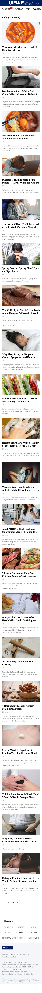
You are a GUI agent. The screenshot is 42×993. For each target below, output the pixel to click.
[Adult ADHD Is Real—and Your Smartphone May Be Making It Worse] (21, 524)
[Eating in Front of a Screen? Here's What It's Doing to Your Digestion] (21, 873)
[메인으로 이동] (21, 4)
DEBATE (33, 933)
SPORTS (21, 938)
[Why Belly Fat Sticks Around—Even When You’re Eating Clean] (21, 832)
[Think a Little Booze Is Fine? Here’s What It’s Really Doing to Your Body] (21, 790)
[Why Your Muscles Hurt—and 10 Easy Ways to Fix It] (21, 42)
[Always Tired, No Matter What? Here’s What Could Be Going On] (21, 613)
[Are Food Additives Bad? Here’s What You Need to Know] (21, 131)
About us (5, 954)
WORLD (37, 9)
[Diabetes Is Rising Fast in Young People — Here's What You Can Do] (21, 175)
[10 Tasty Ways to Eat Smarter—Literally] (21, 657)
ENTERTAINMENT (10, 938)
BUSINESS (21, 933)
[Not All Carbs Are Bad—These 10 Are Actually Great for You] (21, 394)
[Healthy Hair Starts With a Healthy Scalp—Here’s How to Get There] (21, 438)
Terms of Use (14, 954)
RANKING (6, 9)
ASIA (28, 9)
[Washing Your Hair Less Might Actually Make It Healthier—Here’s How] (21, 481)
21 (33, 902)
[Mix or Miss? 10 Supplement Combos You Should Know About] (21, 745)
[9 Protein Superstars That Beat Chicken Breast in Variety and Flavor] (21, 568)
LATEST (19, 9)
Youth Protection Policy (9, 957)
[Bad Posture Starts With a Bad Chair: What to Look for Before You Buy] (21, 87)
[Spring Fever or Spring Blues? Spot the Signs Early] (21, 262)
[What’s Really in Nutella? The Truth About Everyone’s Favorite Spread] (21, 305)
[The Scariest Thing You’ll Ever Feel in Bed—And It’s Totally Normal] (21, 219)
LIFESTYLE (33, 938)
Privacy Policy (24, 954)
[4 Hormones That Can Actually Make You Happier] (21, 701)
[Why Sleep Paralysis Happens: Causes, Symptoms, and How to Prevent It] (21, 350)
